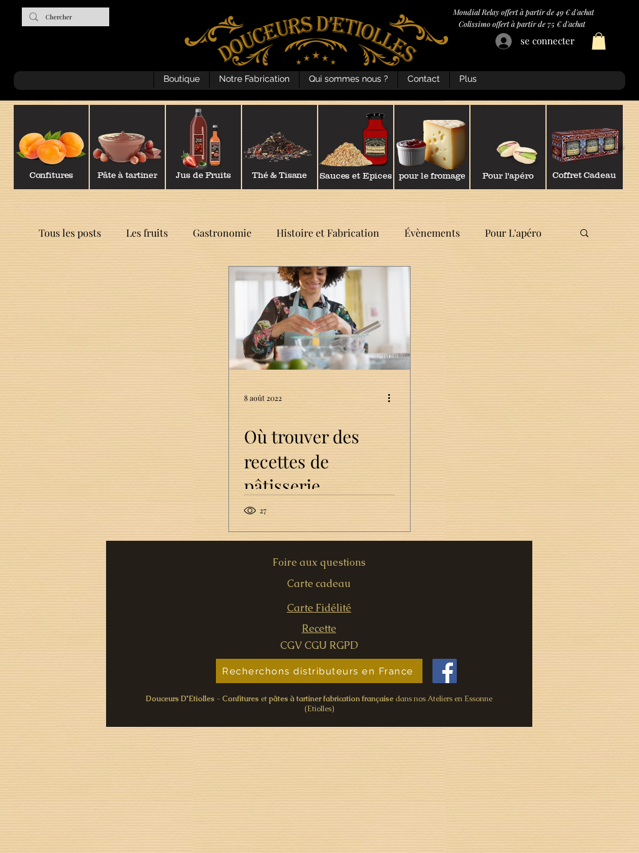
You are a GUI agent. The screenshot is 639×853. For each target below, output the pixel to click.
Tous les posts (70, 232)
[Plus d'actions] (393, 397)
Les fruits (147, 232)
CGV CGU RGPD (319, 645)
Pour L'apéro (513, 232)
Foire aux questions (319, 562)
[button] (599, 40)
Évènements (432, 232)
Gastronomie (222, 232)
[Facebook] (444, 671)
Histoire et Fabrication (327, 232)
